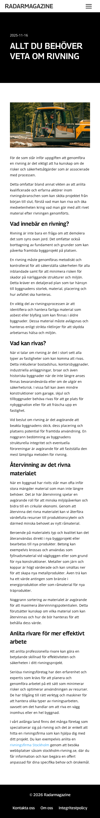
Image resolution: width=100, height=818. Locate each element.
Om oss (47, 808)
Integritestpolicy (73, 808)
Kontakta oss (24, 808)
